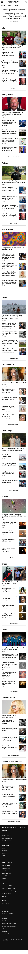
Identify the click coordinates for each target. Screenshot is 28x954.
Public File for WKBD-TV (8, 888)
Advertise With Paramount (9, 923)
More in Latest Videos (13, 821)
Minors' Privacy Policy (7, 913)
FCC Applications (6, 893)
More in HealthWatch (14, 291)
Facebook (4, 850)
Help (3, 928)
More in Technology (13, 490)
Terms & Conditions (7, 876)
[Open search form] (26, 2)
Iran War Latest (5, 835)
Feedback (4, 931)
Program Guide (6, 868)
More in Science (13, 557)
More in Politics (13, 223)
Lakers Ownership (6, 840)
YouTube (4, 848)
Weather (16, 5)
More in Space (13, 691)
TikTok (3, 855)
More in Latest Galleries (13, 755)
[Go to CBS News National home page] (14, 2)
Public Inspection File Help (9, 891)
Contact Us (5, 870)
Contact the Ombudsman (8, 934)
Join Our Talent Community (9, 926)
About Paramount (6, 921)
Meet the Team (6, 865)
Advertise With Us (6, 873)
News (10, 5)
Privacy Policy (5, 903)
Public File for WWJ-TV (8, 885)
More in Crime (13, 623)
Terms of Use (5, 911)
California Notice (6, 906)
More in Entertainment (13, 424)
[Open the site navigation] (4, 2)
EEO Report (5, 896)
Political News (5, 833)
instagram (4, 853)
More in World (13, 358)
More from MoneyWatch (13, 156)
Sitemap (4, 878)
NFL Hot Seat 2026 (7, 838)
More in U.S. (13, 88)
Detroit (3, 5)
